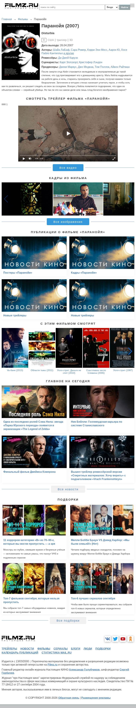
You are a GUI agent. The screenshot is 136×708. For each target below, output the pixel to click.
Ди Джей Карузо (68, 57)
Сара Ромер (78, 49)
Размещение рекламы (96, 697)
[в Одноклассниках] (131, 639)
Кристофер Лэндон (90, 62)
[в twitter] (115, 639)
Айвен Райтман (120, 66)
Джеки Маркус (68, 66)
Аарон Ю (114, 49)
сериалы (61, 648)
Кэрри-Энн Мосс (97, 49)
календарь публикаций (20, 652)
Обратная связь (68, 697)
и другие (69, 53)
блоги (75, 648)
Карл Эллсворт (69, 62)
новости (27, 648)
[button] (130, 199)
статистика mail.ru (57, 652)
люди (88, 648)
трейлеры (9, 648)
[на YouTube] (123, 639)
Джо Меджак (85, 66)
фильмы (43, 648)
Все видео (68, 167)
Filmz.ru (53, 664)
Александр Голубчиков (84, 669)
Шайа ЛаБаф (61, 49)
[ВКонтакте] (108, 639)
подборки (103, 648)
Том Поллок (102, 66)
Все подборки (68, 620)
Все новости (68, 489)
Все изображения (68, 222)
